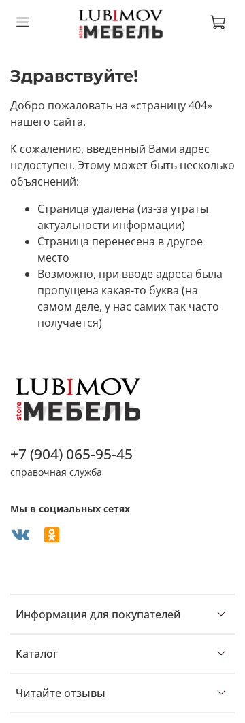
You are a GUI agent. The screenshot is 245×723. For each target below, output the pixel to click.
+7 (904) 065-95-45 (71, 453)
